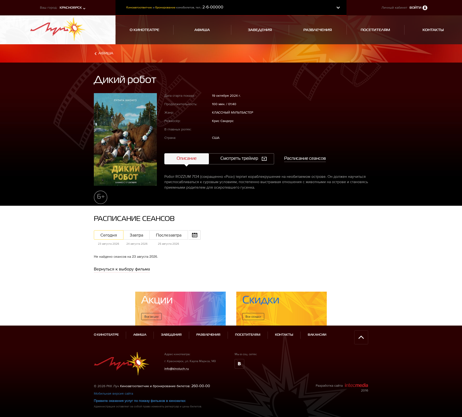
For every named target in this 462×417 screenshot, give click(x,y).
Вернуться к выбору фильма (122, 268)
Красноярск (71, 7)
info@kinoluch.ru (176, 369)
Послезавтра (168, 234)
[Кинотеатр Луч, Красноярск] (58, 28)
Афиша (105, 53)
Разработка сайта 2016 (342, 388)
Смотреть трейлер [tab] (239, 158)
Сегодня (108, 234)
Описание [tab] (187, 158)
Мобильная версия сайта (113, 393)
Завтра (136, 234)
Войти (415, 7)
